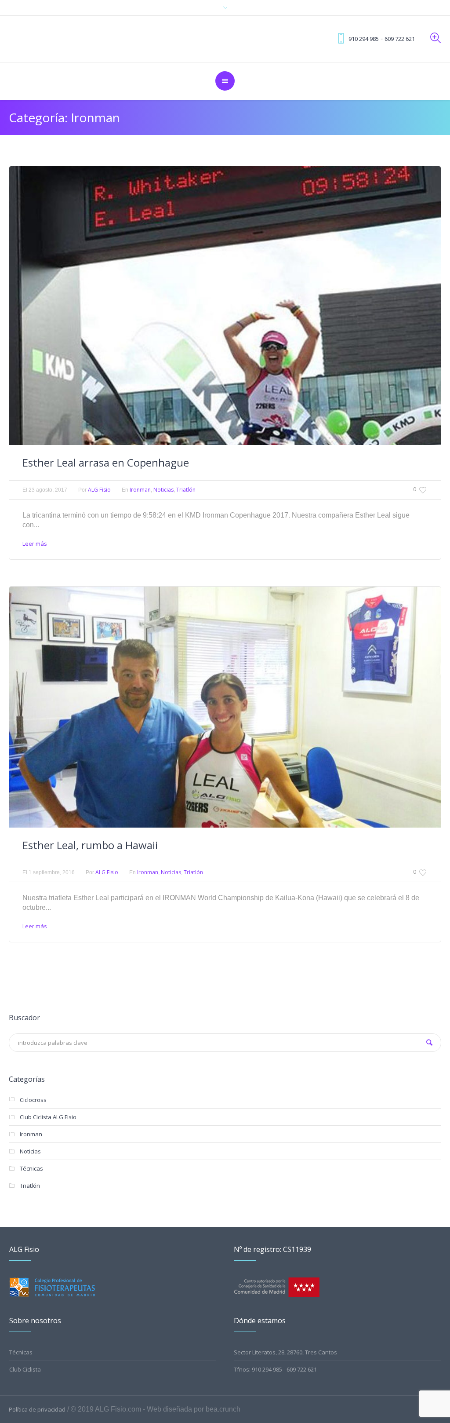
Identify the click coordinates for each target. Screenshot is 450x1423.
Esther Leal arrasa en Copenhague (105, 462)
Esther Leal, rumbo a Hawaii (90, 845)
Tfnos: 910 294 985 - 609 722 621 (275, 1369)
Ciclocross (33, 1100)
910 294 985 (363, 39)
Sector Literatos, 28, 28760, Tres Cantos (285, 1352)
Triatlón (186, 489)
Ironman (140, 489)
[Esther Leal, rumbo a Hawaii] (225, 707)
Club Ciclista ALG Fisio (48, 1117)
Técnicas (31, 1168)
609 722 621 (400, 39)
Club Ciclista (25, 1369)
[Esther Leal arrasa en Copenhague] (225, 305)
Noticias (163, 489)
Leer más (34, 543)
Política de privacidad (37, 1409)
